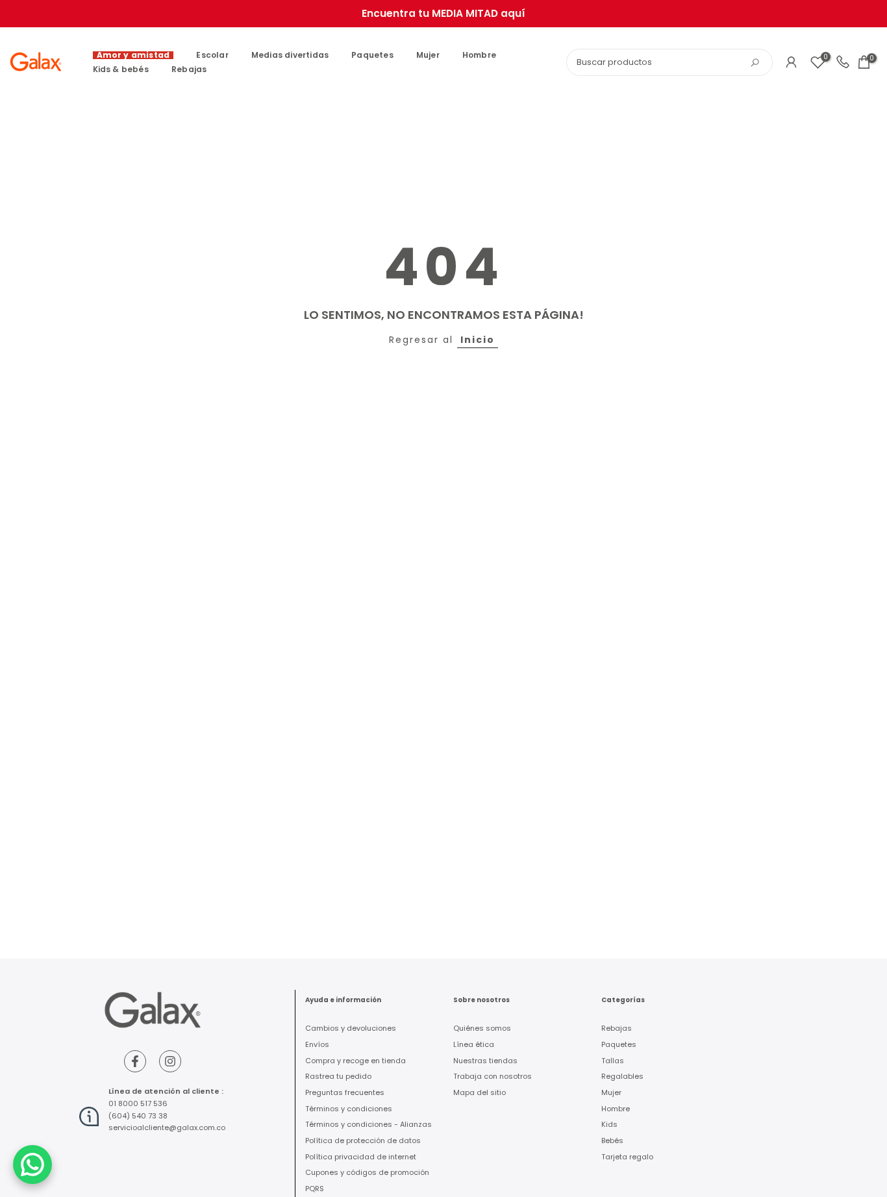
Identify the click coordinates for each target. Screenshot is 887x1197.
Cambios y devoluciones (350, 1028)
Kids (609, 1124)
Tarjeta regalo (627, 1157)
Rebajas (188, 69)
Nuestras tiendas (485, 1060)
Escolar (212, 54)
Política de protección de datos (363, 1140)
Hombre (479, 54)
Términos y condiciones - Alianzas (368, 1124)
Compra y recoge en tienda (355, 1060)
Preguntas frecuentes (344, 1092)
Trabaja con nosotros (492, 1076)
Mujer (428, 54)
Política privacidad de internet (360, 1157)
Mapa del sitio (479, 1092)
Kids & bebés (121, 69)
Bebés (612, 1140)
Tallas (612, 1060)
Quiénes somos (482, 1028)
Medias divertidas (290, 54)
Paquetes (372, 54)
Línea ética (473, 1044)
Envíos (317, 1044)
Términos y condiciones (348, 1108)
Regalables (622, 1076)
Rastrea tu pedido (338, 1076)
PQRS (314, 1188)
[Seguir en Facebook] (135, 1061)
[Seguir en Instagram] (170, 1061)
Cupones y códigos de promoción (367, 1172)
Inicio (477, 339)
